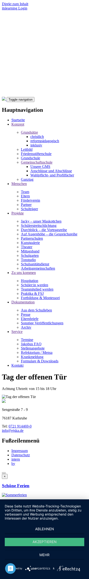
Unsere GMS (40, 167)
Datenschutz (20, 455)
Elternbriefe (29, 319)
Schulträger (29, 209)
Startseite (18, 120)
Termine (27, 340)
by (13, 464)
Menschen (19, 184)
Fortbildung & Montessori (40, 298)
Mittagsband (30, 251)
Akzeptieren (44, 542)
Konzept (17, 124)
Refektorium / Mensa (36, 352)
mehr (44, 555)
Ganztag (27, 179)
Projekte (17, 213)
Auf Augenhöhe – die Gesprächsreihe (49, 234)
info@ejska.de (12, 430)
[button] (14, 495)
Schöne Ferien (15, 485)
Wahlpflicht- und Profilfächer (52, 175)
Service (17, 332)
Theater (26, 247)
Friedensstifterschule (36, 154)
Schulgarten (30, 255)
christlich (37, 137)
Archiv (26, 327)
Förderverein (30, 200)
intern (15, 459)
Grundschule (30, 158)
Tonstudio (28, 260)
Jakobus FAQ (31, 344)
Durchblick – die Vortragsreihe (44, 230)
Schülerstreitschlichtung (38, 226)
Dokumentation (23, 302)
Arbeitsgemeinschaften (38, 268)
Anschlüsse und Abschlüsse (51, 171)
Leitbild (27, 149)
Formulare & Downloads (39, 361)
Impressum (19, 451)
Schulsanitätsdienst (35, 264)
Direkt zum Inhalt (15, 4)
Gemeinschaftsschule (36, 162)
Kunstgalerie (30, 243)
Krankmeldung (32, 357)
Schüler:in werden (34, 285)
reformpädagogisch (44, 141)
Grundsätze (29, 132)
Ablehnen (44, 529)
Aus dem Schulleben (36, 310)
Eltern (25, 196)
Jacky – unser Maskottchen (41, 221)
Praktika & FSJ (32, 294)
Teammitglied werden (37, 289)
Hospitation (29, 281)
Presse (25, 314)
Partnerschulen (32, 238)
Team (25, 192)
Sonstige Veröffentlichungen (42, 323)
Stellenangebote (33, 348)
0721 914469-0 (20, 426)
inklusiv (36, 145)
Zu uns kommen (23, 273)
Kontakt (17, 365)
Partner (26, 205)
